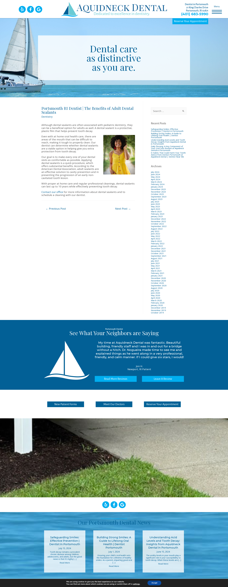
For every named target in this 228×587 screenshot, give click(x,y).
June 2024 (155, 174)
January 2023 (157, 216)
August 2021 (157, 258)
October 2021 (157, 253)
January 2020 (157, 305)
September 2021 (159, 256)
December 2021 (158, 248)
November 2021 (158, 251)
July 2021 (155, 261)
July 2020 (155, 290)
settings (136, 584)
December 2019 (158, 307)
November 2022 (158, 221)
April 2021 (155, 268)
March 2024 (156, 182)
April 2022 (155, 238)
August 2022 (157, 228)
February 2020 (157, 302)
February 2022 (157, 243)
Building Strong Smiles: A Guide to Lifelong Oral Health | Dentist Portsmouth (166, 135)
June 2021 (155, 263)
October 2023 (157, 194)
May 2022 (155, 236)
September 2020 (159, 285)
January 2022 (157, 246)
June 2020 (155, 293)
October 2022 (157, 223)
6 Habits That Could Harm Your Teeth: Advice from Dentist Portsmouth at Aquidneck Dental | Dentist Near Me (168, 154)
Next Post (123, 208)
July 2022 (155, 231)
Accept (154, 583)
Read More (65, 562)
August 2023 (157, 199)
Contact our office (52, 192)
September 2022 (159, 226)
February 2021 (157, 273)
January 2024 (157, 186)
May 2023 (155, 206)
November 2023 (158, 191)
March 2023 (156, 211)
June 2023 (155, 204)
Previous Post (56, 208)
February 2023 (157, 214)
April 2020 (155, 298)
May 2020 (155, 295)
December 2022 (158, 219)
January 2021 (157, 275)
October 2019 (157, 312)
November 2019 (158, 310)
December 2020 (158, 278)
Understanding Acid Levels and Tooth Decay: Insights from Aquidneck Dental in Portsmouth (168, 142)
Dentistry (47, 116)
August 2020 (157, 288)
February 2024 (157, 184)
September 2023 (159, 196)
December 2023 (158, 189)
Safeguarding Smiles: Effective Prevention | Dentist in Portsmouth (167, 130)
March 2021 (156, 270)
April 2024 (155, 179)
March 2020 (156, 300)
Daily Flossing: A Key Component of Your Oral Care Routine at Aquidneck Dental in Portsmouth (167, 148)
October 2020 (157, 283)
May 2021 (155, 265)
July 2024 (155, 172)
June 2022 (155, 233)
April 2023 (155, 209)
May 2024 (155, 177)
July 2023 (155, 201)
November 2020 (158, 280)
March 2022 (156, 241)
